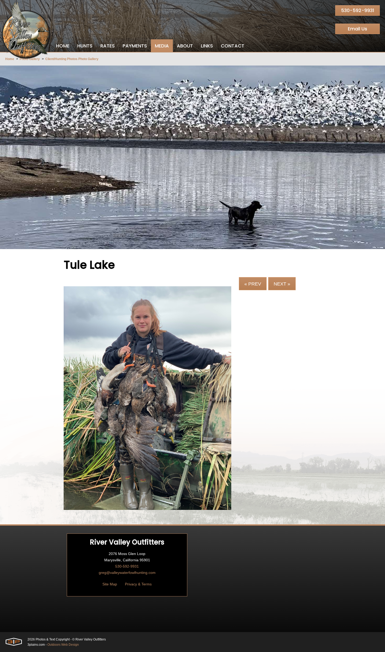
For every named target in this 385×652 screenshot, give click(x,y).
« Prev (252, 284)
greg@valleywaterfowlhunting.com (127, 572)
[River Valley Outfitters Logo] (26, 30)
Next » (282, 284)
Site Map (109, 584)
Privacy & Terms (138, 584)
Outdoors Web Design (63, 644)
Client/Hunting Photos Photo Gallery (71, 59)
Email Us (357, 28)
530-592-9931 (357, 10)
